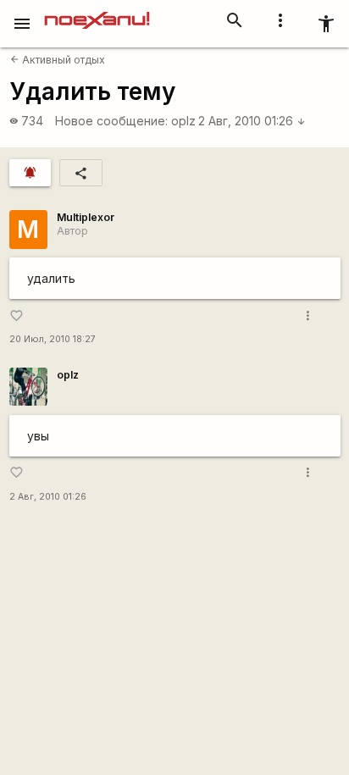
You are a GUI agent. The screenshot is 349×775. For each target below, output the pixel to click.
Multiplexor (85, 217)
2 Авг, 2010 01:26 (252, 120)
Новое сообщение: (111, 120)
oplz (183, 120)
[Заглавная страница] (97, 12)
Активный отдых (57, 59)
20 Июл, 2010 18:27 (52, 339)
